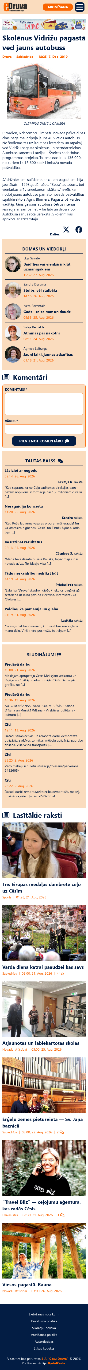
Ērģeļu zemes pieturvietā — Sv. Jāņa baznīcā (42, 1122)
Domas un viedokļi (44, 249)
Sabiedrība (25, 56)
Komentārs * (16, 389)
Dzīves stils (10, 1215)
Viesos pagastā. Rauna (27, 1284)
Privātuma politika (44, 1321)
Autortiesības (44, 1341)
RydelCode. (57, 1363)
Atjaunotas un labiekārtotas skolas (40, 1042)
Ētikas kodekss (44, 1348)
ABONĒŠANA (58, 7)
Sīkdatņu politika (44, 1328)
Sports (6, 897)
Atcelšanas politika (44, 1334)
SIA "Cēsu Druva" (55, 1358)
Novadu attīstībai (14, 1049)
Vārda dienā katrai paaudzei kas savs (43, 966)
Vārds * (11, 421)
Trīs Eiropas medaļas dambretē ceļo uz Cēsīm (41, 887)
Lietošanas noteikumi (44, 1314)
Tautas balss (41, 461)
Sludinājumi (41, 654)
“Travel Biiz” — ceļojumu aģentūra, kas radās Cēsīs (41, 1204)
